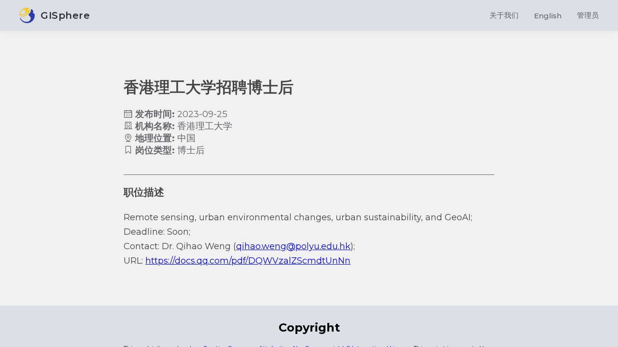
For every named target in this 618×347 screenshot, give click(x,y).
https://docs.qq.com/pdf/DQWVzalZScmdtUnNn (248, 260)
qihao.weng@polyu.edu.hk (293, 246)
